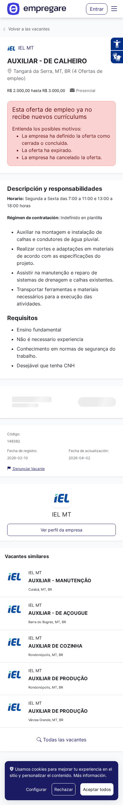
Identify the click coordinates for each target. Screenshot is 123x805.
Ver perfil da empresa (61, 529)
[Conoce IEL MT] (11, 48)
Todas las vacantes (63, 740)
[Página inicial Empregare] (36, 8)
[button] (114, 8)
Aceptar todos (97, 789)
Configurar (36, 789)
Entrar (97, 9)
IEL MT (26, 48)
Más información (89, 775)
